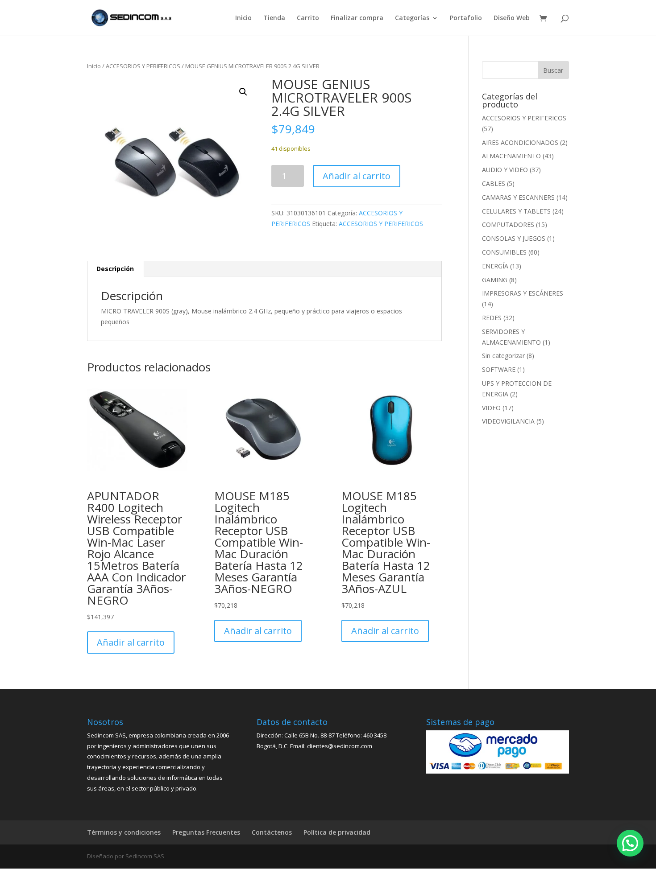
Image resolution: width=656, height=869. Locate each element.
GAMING (494, 280)
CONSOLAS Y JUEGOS (513, 238)
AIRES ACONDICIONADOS (520, 142)
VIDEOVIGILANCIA (508, 421)
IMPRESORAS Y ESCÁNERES (522, 293)
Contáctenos (272, 832)
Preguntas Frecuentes (206, 832)
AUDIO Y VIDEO (505, 169)
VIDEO (491, 408)
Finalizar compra (357, 18)
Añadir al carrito (356, 176)
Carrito (308, 18)
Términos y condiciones (124, 832)
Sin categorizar (503, 355)
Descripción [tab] (115, 268)
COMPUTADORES (508, 224)
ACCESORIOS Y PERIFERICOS (143, 66)
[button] (243, 92)
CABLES (493, 183)
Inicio (243, 18)
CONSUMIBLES (504, 252)
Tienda (274, 18)
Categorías (412, 18)
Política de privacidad (336, 832)
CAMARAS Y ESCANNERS (518, 197)
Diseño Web (512, 18)
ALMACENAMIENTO (511, 156)
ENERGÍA (495, 266)
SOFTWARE (498, 369)
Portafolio (466, 18)
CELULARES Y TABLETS (516, 211)
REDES (492, 317)
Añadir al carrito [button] (131, 642)
